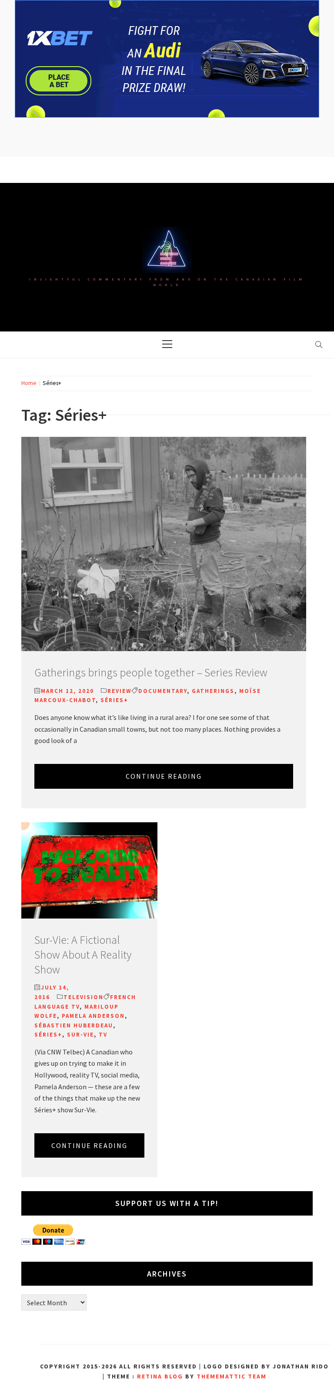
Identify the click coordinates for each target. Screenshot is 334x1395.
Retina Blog (160, 1376)
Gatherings (213, 691)
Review (119, 691)
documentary (162, 691)
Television (83, 997)
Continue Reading (164, 776)
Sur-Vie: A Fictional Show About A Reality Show (82, 954)
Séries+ (114, 700)
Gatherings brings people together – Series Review (150, 672)
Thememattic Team (232, 1376)
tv (103, 1034)
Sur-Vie (80, 1034)
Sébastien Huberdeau (73, 1025)
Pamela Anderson (93, 1016)
